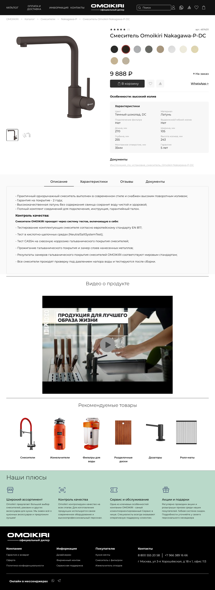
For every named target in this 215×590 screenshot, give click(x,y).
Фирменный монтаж (68, 560)
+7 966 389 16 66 (176, 555)
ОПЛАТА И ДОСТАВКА (34, 8)
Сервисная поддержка (70, 565)
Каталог (12, 7)
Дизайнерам (64, 554)
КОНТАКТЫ (77, 7)
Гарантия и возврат (17, 554)
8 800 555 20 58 (149, 555)
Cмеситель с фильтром (109, 560)
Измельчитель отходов (109, 565)
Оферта (10, 560)
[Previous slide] (11, 77)
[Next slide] (100, 77)
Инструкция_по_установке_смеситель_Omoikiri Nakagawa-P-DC (152, 165)
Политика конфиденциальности (25, 565)
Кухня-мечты (103, 554)
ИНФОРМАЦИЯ (58, 7)
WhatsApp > (200, 83)
